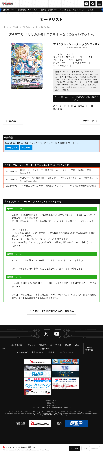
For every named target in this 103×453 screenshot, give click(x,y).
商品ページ (26, 147)
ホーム (4, 27)
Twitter (46, 334)
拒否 (85, 448)
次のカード (88, 121)
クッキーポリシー (51, 405)
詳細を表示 (94, 448)
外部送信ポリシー (51, 403)
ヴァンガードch (86, 3)
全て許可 (74, 448)
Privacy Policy (44, 450)
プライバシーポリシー (51, 400)
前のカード (15, 121)
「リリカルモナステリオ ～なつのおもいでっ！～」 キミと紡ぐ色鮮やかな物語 (58, 186)
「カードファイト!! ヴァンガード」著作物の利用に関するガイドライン (51, 407)
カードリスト (14, 27)
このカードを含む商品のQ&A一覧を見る (53, 311)
